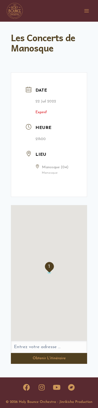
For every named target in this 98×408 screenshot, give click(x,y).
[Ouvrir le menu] (86, 11)
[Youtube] (56, 387)
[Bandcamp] (71, 387)
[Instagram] (41, 387)
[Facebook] (26, 387)
